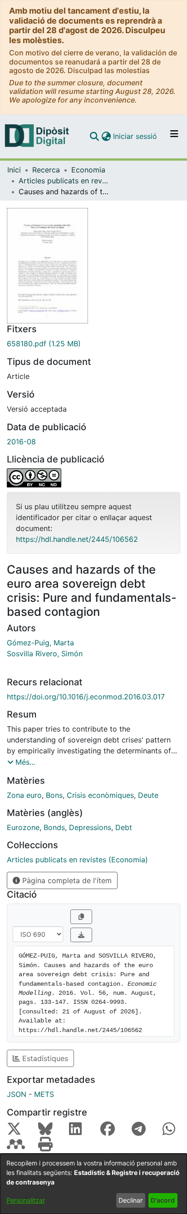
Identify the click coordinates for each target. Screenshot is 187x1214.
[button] (94, 136)
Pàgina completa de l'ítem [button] (66, 880)
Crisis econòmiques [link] (100, 795)
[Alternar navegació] (174, 136)
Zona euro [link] (24, 795)
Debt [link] (123, 827)
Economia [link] (88, 169)
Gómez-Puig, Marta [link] (40, 642)
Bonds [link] (54, 827)
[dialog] (93, 1184)
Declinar (130, 1200)
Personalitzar (25, 1200)
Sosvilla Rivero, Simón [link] (45, 653)
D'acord (163, 1200)
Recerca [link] (46, 169)
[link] (93, 343)
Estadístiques (44, 1058)
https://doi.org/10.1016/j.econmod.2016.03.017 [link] (86, 696)
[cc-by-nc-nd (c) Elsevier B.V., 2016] (93, 477)
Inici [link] (14, 169)
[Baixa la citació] (81, 935)
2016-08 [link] (21, 441)
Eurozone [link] (23, 827)
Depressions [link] (90, 827)
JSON (16, 1094)
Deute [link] (148, 795)
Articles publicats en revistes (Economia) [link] (64, 180)
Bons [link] (54, 795)
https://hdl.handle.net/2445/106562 (77, 539)
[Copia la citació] (81, 916)
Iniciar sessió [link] (135, 136)
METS (44, 1094)
